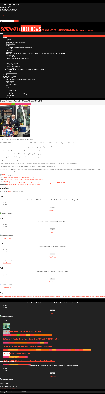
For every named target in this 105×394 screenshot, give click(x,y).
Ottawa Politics (47, 296)
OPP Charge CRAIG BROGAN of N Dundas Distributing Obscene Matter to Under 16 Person (29, 361)
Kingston (38, 350)
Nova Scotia (2, 296)
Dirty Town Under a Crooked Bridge (67, 296)
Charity (24, 296)
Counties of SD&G (13, 350)
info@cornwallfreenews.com (8, 388)
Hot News (34, 343)
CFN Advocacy (42, 296)
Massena (38, 296)
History (13, 104)
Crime (21, 364)
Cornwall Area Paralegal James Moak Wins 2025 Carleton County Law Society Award (27, 346)
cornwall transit (28, 179)
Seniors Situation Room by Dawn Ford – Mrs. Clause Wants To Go (22, 332)
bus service (10, 179)
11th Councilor (79, 296)
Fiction (95, 296)
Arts (4, 335)
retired (41, 179)
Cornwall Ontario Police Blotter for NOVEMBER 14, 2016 (23, 184)
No (6, 204)
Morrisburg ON (45, 350)
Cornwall (2, 104)
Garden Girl (75, 296)
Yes (6, 203)
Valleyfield (99, 296)
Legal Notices (10, 296)
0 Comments (6, 181)
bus (6, 179)
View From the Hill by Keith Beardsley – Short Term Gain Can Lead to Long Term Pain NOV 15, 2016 (37, 183)
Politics (46, 343)
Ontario (28, 335)
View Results (52, 210)
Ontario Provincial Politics (63, 350)
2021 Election (58, 296)
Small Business (87, 350)
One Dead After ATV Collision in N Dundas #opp (16, 353)
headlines (36, 179)
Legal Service (15, 296)
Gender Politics (27, 296)
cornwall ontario (18, 179)
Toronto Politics (20, 296)
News (16, 104)
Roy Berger (6, 296)
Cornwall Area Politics (20, 343)
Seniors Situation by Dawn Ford (43, 335)
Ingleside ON (32, 350)
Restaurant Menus (33, 296)
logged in (10, 191)
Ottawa (73, 350)
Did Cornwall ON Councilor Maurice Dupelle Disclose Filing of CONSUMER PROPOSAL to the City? (31, 339)
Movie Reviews (53, 296)
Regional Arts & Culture (24, 104)
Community (8, 335)
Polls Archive (7, 238)
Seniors (32, 335)
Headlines (8, 104)
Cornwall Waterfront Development (88, 296)
